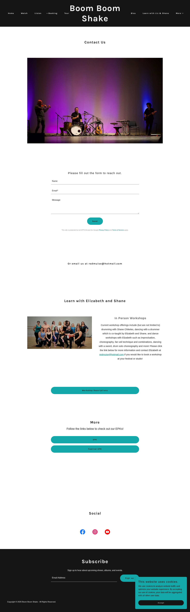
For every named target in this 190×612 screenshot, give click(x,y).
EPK (95, 440)
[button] (179, 13)
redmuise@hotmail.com (111, 354)
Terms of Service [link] (118, 230)
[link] (95, 20)
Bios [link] (133, 13)
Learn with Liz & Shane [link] (156, 13)
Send (95, 221)
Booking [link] (52, 13)
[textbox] (95, 181)
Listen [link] (38, 13)
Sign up (129, 578)
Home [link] (11, 13)
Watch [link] (24, 13)
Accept (161, 603)
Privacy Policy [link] (104, 230)
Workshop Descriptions (95, 390)
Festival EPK (95, 449)
